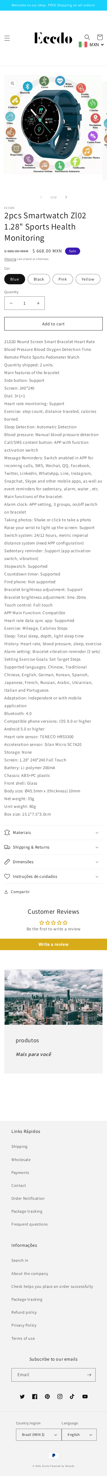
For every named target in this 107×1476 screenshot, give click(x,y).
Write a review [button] (53, 944)
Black (39, 279)
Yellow (88, 279)
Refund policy (24, 1312)
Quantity (11, 291)
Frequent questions (29, 1224)
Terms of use (23, 1338)
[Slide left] (41, 197)
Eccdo (46, 1465)
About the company (29, 1273)
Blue (14, 279)
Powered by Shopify (62, 1465)
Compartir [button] (20, 891)
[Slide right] (66, 197)
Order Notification (28, 1198)
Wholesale (21, 1159)
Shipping (10, 259)
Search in (19, 1260)
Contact (18, 1185)
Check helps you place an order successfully (52, 1286)
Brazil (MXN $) (33, 1434)
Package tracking (27, 1211)
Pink (62, 279)
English (74, 1434)
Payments (20, 1172)
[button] (7, 38)
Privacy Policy (23, 1325)
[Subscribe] (89, 1375)
